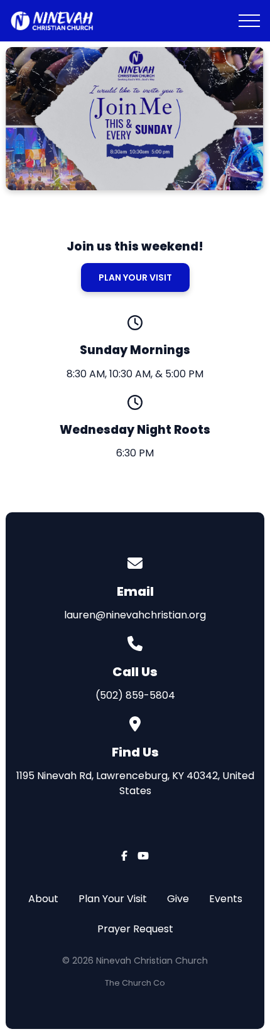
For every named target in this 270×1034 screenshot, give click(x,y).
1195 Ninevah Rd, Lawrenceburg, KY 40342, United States (135, 783)
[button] (249, 20)
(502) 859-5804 (135, 695)
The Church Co (135, 982)
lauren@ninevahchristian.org (135, 615)
